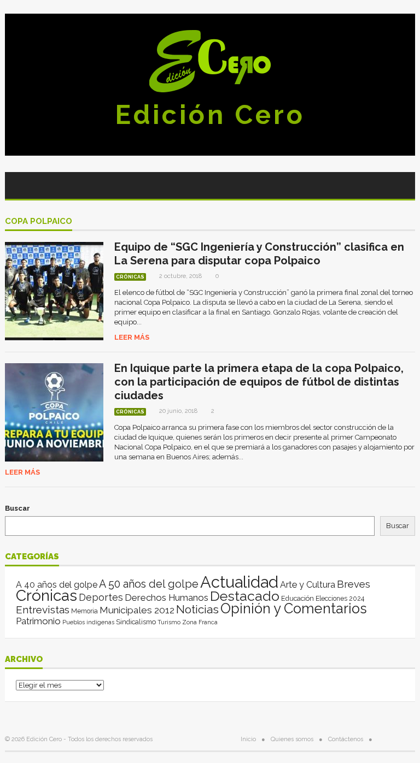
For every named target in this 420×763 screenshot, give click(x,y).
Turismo (169, 622)
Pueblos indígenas (88, 622)
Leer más (131, 337)
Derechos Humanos (166, 597)
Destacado (244, 596)
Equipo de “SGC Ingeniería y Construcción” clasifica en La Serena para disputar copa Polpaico (259, 253)
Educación (297, 598)
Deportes (101, 597)
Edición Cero (210, 114)
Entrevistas (42, 610)
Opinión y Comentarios (293, 608)
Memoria (84, 611)
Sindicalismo (136, 622)
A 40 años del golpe (56, 584)
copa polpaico (38, 221)
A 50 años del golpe (149, 584)
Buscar (17, 508)
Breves (353, 584)
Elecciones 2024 (340, 598)
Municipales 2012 (137, 610)
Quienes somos (292, 739)
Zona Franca (200, 622)
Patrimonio (38, 621)
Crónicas (130, 277)
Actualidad (239, 582)
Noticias (197, 609)
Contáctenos (345, 739)
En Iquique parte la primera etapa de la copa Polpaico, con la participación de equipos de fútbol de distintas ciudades (259, 382)
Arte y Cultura (307, 584)
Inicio (248, 739)
